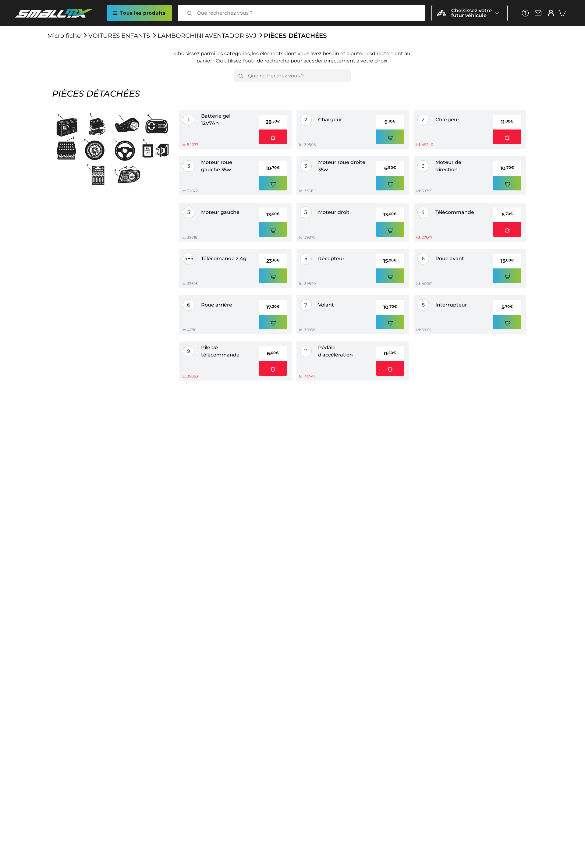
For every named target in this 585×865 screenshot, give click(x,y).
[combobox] (307, 13)
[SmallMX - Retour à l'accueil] (58, 13)
